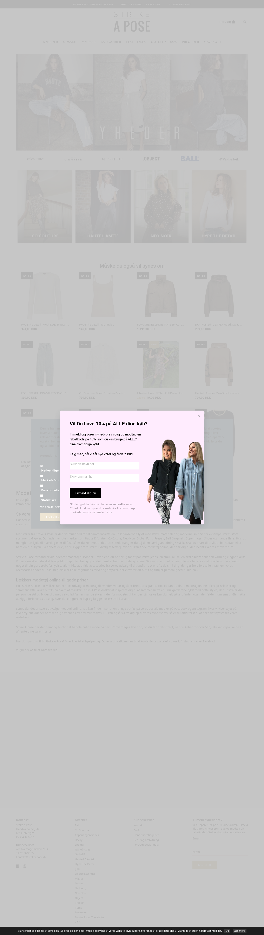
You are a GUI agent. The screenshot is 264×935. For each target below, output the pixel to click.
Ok (227, 931)
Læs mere (239, 931)
